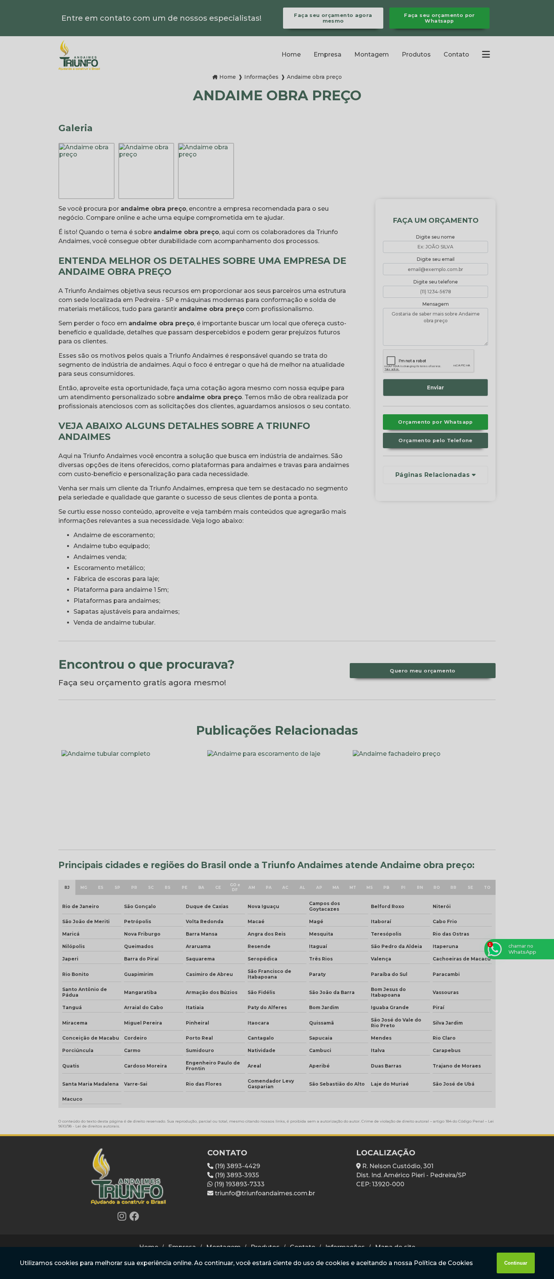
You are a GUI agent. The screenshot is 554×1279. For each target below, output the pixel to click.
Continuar (515, 1263)
